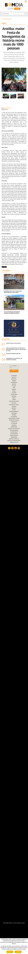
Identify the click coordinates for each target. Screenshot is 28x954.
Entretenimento (14, 411)
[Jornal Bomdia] (14, 4)
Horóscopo (14, 426)
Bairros (14, 408)
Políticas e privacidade (14, 440)
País (14, 387)
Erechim (14, 396)
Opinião (14, 414)
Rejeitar (18, 951)
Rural (14, 391)
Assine (17, 8)
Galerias (14, 425)
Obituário (14, 413)
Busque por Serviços (14, 428)
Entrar (11, 8)
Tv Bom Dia (14, 423)
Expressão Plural (14, 420)
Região (14, 384)
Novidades (14, 416)
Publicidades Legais (14, 418)
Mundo (14, 389)
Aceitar (9, 951)
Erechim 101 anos (14, 404)
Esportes (14, 379)
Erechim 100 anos (14, 401)
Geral (14, 397)
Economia (14, 375)
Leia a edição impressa (6, 18)
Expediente (14, 437)
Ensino (14, 380)
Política (14, 377)
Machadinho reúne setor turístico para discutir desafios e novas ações (13, 291)
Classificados (14, 433)
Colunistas (14, 421)
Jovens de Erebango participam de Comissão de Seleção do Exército (12, 312)
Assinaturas (14, 432)
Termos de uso (14, 442)
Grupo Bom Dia (14, 435)
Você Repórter (14, 430)
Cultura (14, 392)
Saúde (14, 399)
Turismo (14, 406)
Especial (14, 403)
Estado (14, 385)
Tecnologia (14, 394)
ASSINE (13, 370)
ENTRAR (14, 366)
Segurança (14, 382)
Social (14, 409)
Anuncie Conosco (14, 438)
